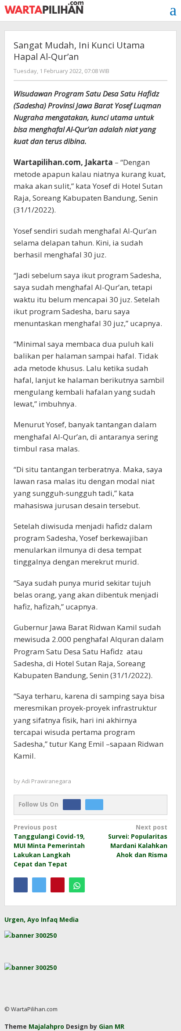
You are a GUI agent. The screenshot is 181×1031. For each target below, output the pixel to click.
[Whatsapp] (77, 884)
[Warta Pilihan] (43, 7)
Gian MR (111, 1026)
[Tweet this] (39, 884)
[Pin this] (58, 884)
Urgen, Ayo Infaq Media (41, 919)
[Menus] (173, 10)
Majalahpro (46, 1026)
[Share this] (21, 884)
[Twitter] (96, 804)
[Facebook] (74, 804)
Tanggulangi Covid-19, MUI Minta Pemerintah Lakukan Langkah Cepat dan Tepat (49, 845)
